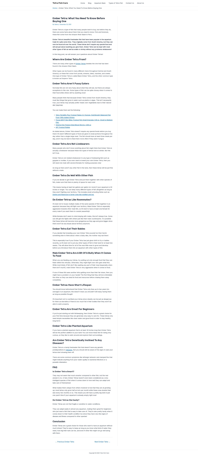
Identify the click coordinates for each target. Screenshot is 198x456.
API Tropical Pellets (63, 127)
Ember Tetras (81, 64)
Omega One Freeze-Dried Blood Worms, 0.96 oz (73, 125)
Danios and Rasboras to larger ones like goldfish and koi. (73, 194)
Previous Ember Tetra (64, 442)
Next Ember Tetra (102, 442)
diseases (69, 350)
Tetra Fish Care (60, 3)
